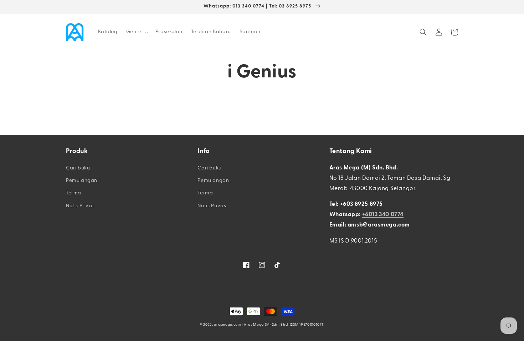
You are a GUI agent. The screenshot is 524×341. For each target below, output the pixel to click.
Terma (73, 193)
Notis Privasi (81, 206)
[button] (136, 32)
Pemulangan (81, 180)
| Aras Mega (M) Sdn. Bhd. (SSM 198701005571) (283, 325)
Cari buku (78, 168)
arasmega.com (227, 325)
